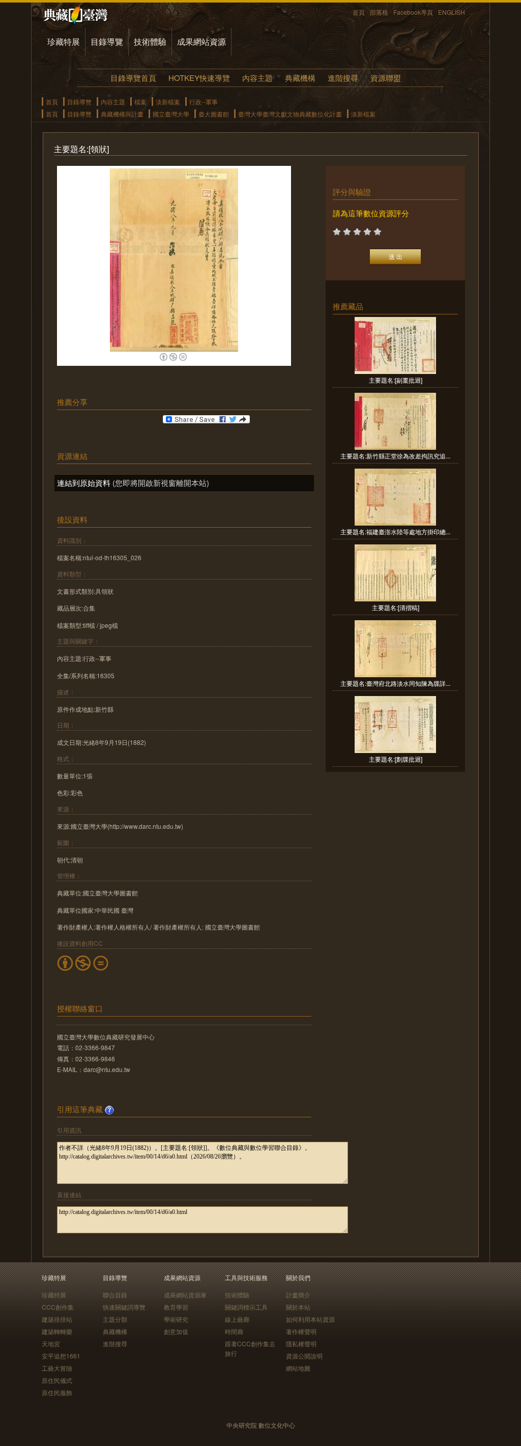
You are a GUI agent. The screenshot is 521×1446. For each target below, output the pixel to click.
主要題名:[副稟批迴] (395, 379)
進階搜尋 (343, 77)
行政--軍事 (203, 101)
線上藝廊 (237, 1319)
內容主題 (257, 77)
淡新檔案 (168, 101)
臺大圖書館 (213, 113)
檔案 (140, 101)
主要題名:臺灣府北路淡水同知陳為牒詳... (395, 683)
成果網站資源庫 (185, 1294)
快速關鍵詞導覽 (124, 1307)
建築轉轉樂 (57, 1331)
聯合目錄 (115, 1294)
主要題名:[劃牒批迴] (395, 759)
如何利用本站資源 (310, 1319)
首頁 (359, 12)
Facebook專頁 (413, 12)
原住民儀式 (57, 1380)
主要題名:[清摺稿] (395, 607)
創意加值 (176, 1331)
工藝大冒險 (57, 1368)
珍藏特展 (63, 41)
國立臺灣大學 (171, 113)
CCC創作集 (58, 1307)
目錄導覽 (107, 41)
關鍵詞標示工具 (246, 1307)
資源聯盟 (385, 77)
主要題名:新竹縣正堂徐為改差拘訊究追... (395, 455)
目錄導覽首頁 (133, 77)
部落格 (379, 12)
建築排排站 (57, 1319)
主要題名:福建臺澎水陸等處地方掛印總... (395, 531)
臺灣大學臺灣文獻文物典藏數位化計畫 (290, 113)
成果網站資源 (201, 41)
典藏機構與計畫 (122, 113)
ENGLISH (451, 12)
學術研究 (176, 1319)
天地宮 (51, 1343)
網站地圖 (298, 1368)
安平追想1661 (61, 1355)
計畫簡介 (298, 1294)
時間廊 (234, 1331)
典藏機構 (300, 77)
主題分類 (115, 1319)
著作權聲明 (301, 1331)
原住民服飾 (57, 1392)
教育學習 (176, 1307)
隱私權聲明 (301, 1343)
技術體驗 (150, 41)
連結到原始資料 (83, 482)
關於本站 (298, 1307)
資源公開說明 (304, 1355)
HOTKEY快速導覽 (199, 77)
